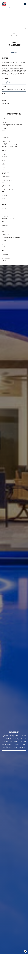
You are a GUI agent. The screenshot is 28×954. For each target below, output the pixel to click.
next (15, 34)
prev (12, 34)
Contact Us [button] (14, 752)
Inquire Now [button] (14, 52)
